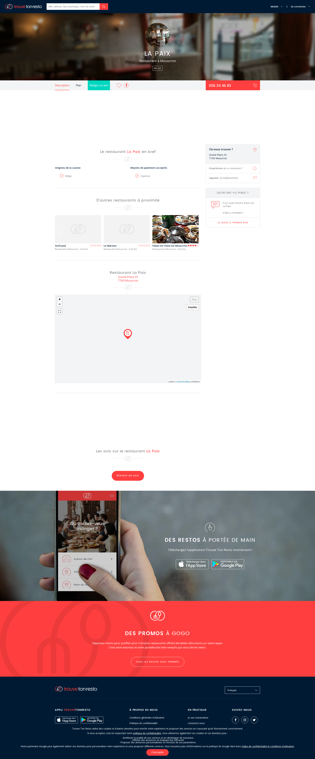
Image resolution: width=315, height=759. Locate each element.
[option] (79, 232)
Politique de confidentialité (143, 723)
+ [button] (60, 299)
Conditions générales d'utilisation (146, 718)
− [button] (60, 304)
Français (232, 690)
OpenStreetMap (183, 381)
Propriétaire (226, 168)
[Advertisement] (157, 115)
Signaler (223, 177)
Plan (78, 85)
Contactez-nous (196, 723)
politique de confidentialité (147, 733)
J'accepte (157, 752)
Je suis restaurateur (198, 718)
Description (62, 85)
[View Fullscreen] (59, 311)
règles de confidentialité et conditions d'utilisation (268, 746)
